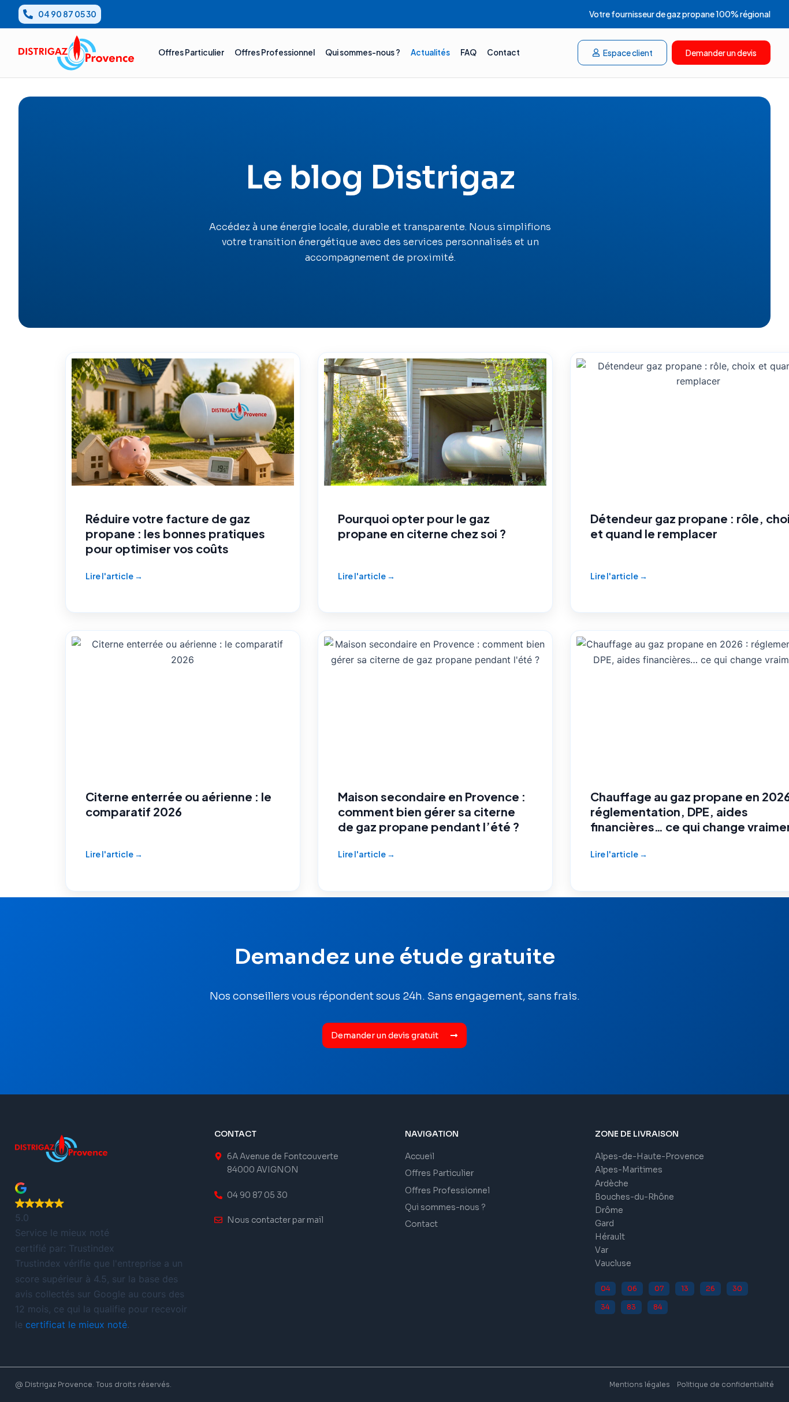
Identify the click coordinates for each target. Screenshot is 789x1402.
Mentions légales (639, 1384)
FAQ (468, 52)
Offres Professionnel (275, 52)
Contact (503, 52)
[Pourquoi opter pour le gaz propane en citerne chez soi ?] (435, 483)
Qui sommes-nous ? (362, 52)
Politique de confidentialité (725, 1384)
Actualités (430, 52)
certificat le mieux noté (76, 1324)
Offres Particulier (191, 52)
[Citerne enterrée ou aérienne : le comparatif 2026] (183, 761)
